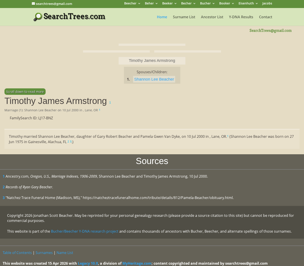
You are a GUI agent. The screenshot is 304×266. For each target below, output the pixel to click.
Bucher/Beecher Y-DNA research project (84, 231)
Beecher (130, 3)
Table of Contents (17, 252)
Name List (65, 252)
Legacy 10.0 (88, 263)
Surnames (44, 252)
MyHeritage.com (137, 263)
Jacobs (267, 3)
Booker (224, 3)
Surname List (184, 17)
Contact (265, 17)
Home (162, 17)
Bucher (205, 3)
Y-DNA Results (241, 17)
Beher (149, 3)
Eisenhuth (246, 3)
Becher (186, 3)
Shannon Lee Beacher (154, 79)
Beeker (167, 3)
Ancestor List (212, 17)
